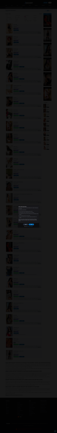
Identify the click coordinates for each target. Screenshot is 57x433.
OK (31, 224)
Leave (26, 224)
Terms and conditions (30, 226)
